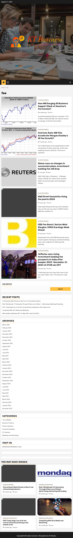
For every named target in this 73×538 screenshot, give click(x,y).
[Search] (70, 82)
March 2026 (6, 325)
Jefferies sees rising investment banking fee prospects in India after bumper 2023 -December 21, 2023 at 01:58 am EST (52, 259)
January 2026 (6, 331)
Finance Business (7, 426)
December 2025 (7, 334)
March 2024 (6, 399)
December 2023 (7, 408)
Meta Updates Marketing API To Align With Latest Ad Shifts (20, 313)
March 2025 (6, 362)
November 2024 (7, 374)
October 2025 (6, 340)
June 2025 (5, 353)
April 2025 (5, 359)
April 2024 (5, 396)
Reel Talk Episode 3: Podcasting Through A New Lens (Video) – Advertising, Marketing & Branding (32, 304)
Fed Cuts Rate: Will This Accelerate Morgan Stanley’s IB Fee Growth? (53, 136)
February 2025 (6, 365)
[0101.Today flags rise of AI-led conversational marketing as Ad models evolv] (18, 506)
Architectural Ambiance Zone (11, 447)
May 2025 (5, 356)
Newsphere (42, 536)
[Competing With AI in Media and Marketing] (54, 506)
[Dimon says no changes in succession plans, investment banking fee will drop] (18, 172)
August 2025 (6, 346)
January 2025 (6, 368)
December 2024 (7, 371)
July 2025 (5, 349)
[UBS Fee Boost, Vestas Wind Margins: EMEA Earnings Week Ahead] (18, 233)
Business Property (8, 423)
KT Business (6, 432)
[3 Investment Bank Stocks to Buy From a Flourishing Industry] (18, 473)
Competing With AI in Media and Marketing (15, 310)
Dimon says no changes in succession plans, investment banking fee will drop (53, 166)
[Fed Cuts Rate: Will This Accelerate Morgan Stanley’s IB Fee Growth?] (18, 141)
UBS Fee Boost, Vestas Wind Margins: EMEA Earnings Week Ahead (53, 227)
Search (7, 284)
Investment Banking (43, 100)
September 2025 (7, 343)
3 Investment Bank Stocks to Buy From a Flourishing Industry (21, 301)
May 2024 (5, 393)
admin (50, 112)
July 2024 (5, 387)
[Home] (4, 82)
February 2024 (6, 402)
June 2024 (5, 390)
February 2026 (6, 328)
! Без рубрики (6, 420)
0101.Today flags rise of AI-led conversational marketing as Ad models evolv (26, 307)
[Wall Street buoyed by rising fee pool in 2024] (18, 202)
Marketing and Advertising (10, 435)
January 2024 (6, 405)
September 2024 (7, 381)
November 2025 (7, 337)
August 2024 (6, 384)
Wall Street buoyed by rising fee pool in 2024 (52, 198)
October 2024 (6, 377)
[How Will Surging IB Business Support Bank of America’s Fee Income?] (18, 111)
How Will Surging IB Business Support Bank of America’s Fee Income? (53, 106)
